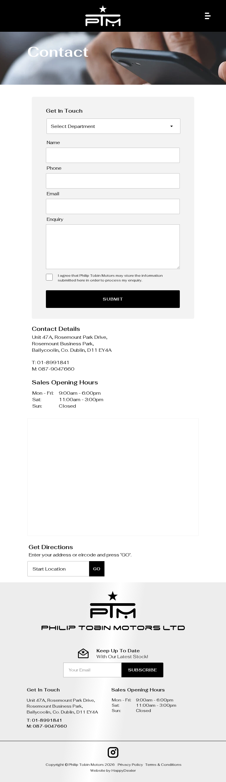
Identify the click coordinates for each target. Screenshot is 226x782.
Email (52, 194)
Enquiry (54, 219)
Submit (113, 299)
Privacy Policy (130, 764)
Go (96, 568)
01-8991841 (53, 362)
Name (53, 142)
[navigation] (208, 17)
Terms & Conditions (163, 764)
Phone (54, 168)
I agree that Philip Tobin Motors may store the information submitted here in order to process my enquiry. (110, 278)
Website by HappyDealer (113, 770)
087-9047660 (56, 369)
